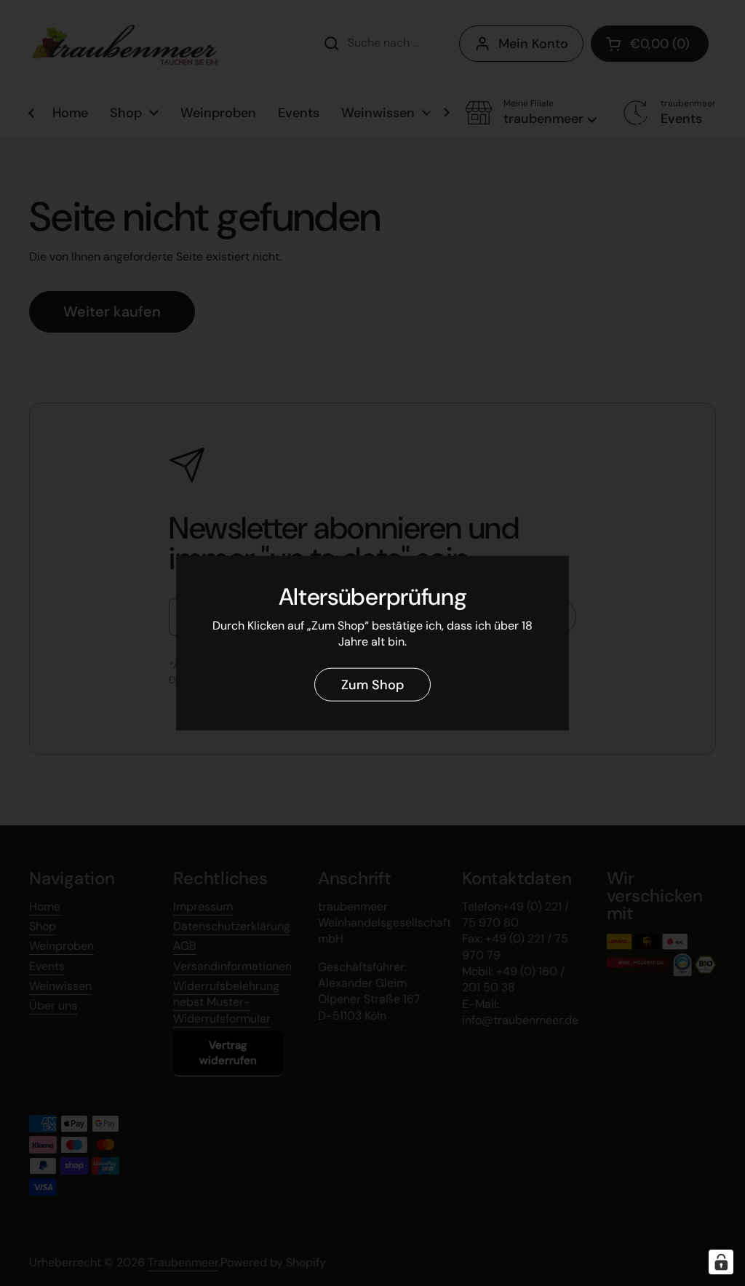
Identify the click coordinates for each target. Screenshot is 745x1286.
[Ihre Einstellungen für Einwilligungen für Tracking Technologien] (721, 1262)
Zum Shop (372, 684)
